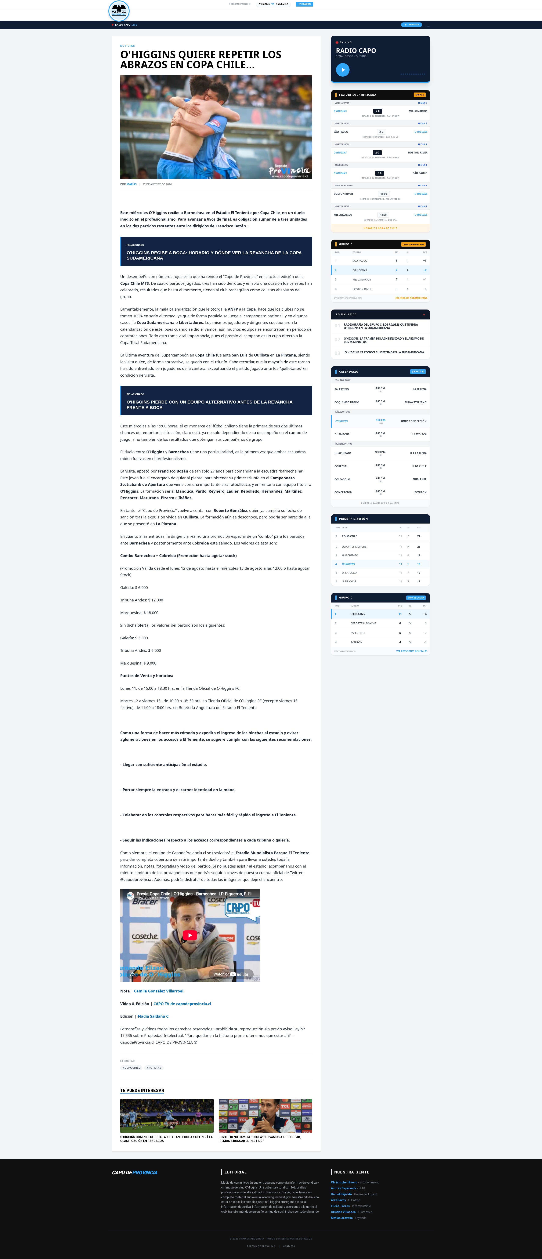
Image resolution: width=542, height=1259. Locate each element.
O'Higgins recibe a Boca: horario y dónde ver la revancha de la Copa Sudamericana (214, 255)
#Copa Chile (131, 1067)
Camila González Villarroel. (159, 991)
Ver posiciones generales (411, 651)
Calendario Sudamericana (411, 298)
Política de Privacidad (261, 1246)
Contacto (289, 1246)
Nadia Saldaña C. (154, 1016)
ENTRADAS (305, 4)
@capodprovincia (136, 879)
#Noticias (154, 1067)
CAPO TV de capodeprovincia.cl (182, 1003)
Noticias (127, 45)
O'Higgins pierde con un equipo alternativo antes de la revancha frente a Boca (209, 404)
